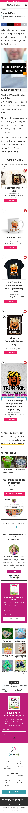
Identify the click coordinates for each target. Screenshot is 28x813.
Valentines (7, 775)
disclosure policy (19, 20)
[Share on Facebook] (4, 24)
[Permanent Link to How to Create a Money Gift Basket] (20, 467)
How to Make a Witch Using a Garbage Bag (20, 672)
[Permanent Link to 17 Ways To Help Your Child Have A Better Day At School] (7, 467)
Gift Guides (6, 523)
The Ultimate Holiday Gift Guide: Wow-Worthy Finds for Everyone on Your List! (20, 656)
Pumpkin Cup (14, 237)
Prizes (7, 766)
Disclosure (11, 800)
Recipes (7, 761)
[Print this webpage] (24, 24)
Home (14, 526)
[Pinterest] (14, 578)
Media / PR (17, 800)
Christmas (7, 785)
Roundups (20, 766)
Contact (23, 799)
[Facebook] (10, 578)
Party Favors (20, 763)
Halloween (21, 523)
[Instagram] (18, 578)
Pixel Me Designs (16, 804)
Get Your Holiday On (14, 5)
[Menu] (2, 5)
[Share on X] (10, 24)
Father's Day (7, 780)
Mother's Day (20, 778)
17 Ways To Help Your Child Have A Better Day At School (7, 471)
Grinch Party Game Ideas (7, 671)
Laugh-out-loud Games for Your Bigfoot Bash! (7, 641)
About (18, 799)
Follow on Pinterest (14, 494)
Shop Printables (7, 768)
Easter (7, 778)
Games (7, 763)
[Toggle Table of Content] (25, 90)
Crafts (20, 761)
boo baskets (19, 141)
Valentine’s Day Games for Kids (7, 656)
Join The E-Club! (13, 1)
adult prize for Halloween (12, 443)
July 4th (20, 780)
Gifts (14, 523)
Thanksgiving (20, 782)
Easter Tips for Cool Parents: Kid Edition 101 (20, 641)
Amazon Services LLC (22, 807)
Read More (10, 200)
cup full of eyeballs (9, 152)
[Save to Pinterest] (17, 24)
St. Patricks (20, 775)
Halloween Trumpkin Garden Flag (14, 341)
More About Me (14, 571)
